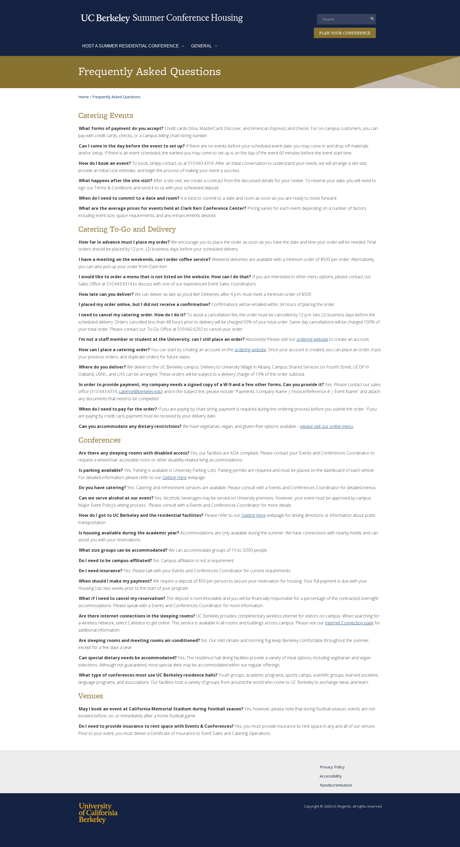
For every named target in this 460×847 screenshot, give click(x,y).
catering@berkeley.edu (140, 391)
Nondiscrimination (336, 785)
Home (83, 96)
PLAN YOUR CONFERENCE (345, 33)
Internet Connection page (349, 623)
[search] (372, 18)
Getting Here (174, 477)
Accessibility (331, 776)
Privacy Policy (332, 767)
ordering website (312, 339)
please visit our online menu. (327, 426)
